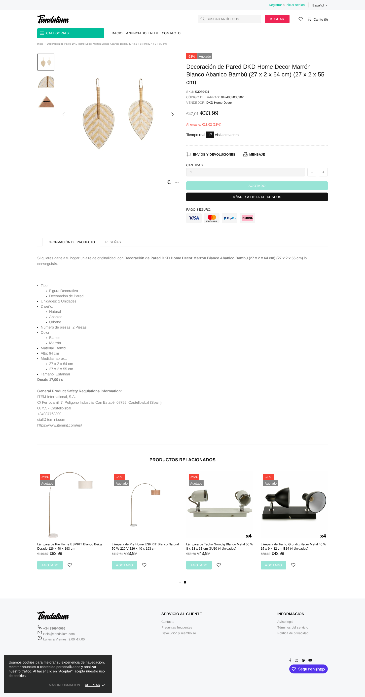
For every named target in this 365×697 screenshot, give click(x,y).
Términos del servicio (292, 627)
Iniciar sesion (295, 5)
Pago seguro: (198, 209)
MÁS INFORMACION (64, 685)
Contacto (167, 622)
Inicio (40, 43)
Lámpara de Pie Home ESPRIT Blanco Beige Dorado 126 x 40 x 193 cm (69, 546)
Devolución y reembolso (178, 633)
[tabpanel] (219, 525)
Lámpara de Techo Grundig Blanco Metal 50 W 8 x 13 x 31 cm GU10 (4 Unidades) (219, 546)
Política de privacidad (292, 633)
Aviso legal (285, 622)
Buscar (277, 19)
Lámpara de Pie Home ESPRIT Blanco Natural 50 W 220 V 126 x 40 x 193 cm (145, 546)
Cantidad (194, 165)
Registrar (275, 5)
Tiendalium (53, 18)
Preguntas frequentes (176, 627)
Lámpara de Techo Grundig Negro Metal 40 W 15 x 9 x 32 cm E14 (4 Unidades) (293, 546)
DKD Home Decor (219, 102)
